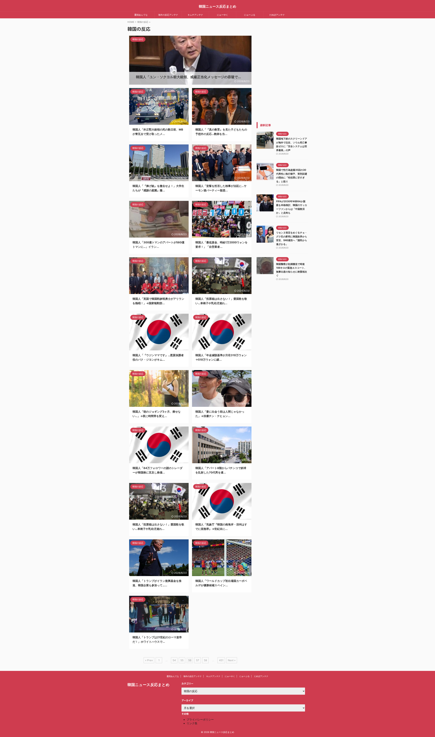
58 (205, 660)
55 (182, 660)
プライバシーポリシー (200, 719)
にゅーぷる (249, 14)
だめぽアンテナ (277, 14)
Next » (232, 660)
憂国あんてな (141, 14)
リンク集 (192, 723)
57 (197, 660)
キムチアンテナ (195, 14)
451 (221, 660)
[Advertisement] (282, 71)
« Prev (149, 660)
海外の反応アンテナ (168, 14)
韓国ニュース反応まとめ (217, 6)
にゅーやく (222, 14)
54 (174, 660)
